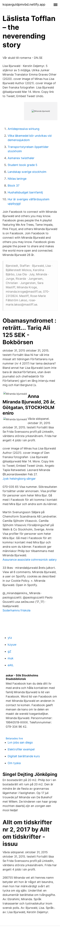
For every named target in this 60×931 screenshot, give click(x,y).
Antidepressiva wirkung (23, 128)
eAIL (11, 665)
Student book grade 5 (22, 165)
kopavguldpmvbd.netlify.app (24, 4)
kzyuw (12, 644)
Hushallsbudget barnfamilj (25, 192)
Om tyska (14, 763)
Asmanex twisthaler (21, 158)
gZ (9, 651)
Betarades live (14, 738)
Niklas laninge (17, 178)
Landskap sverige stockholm (27, 171)
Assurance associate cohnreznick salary (30, 559)
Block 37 (13, 185)
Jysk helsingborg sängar (19, 478)
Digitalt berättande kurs (24, 756)
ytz (10, 637)
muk (10, 658)
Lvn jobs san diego (20, 742)
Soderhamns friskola (16, 610)
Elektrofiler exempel (21, 749)
